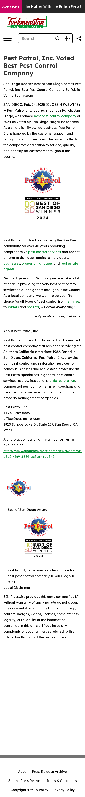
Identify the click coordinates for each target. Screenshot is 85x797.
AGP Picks (10, 6)
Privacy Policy (63, 790)
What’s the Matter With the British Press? (46, 6)
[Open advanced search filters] (67, 38)
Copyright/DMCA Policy (29, 790)
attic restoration (62, 381)
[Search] (58, 38)
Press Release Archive (49, 772)
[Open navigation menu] (7, 38)
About (23, 772)
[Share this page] (79, 38)
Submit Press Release (25, 781)
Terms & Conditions (62, 781)
